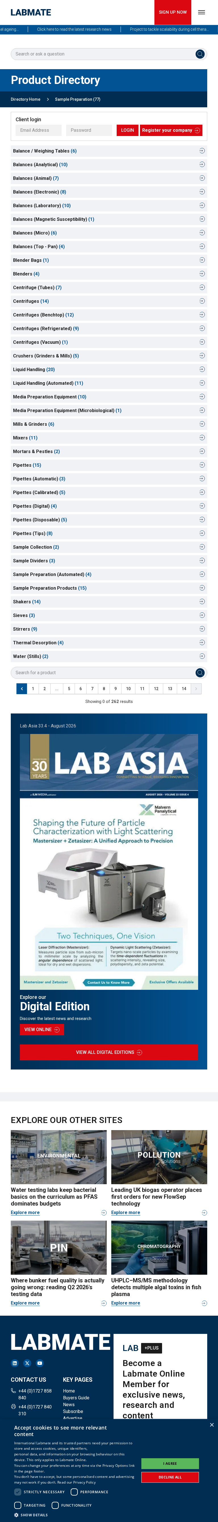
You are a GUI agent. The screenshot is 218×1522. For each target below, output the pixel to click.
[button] (75, 1515)
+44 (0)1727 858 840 (35, 1394)
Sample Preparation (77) (77, 99)
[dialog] (109, 1470)
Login (127, 130)
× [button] (211, 1425)
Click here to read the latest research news (62, 29)
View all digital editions (105, 1052)
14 (184, 688)
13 (170, 688)
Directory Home (25, 99)
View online (38, 1029)
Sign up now (173, 12)
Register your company (167, 130)
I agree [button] (170, 1463)
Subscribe (73, 1411)
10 (128, 688)
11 (142, 688)
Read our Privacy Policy (76, 1482)
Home (69, 1391)
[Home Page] (31, 12)
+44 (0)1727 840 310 (35, 1410)
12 (156, 688)
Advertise (72, 1418)
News (69, 1404)
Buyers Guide (76, 1397)
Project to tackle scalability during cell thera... (157, 29)
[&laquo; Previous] (21, 688)
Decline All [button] (170, 1477)
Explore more (25, 1212)
